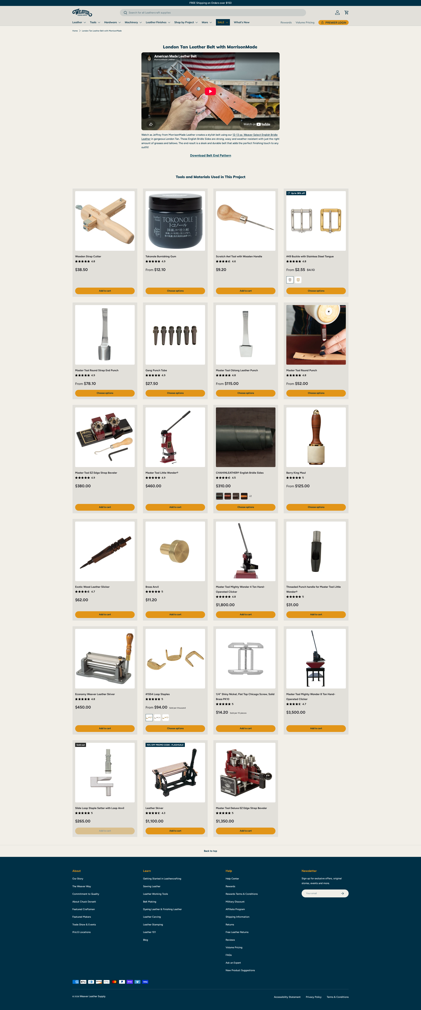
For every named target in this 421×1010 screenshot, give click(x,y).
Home (75, 31)
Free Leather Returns (237, 932)
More (205, 22)
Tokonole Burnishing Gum (161, 256)
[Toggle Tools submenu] (99, 22)
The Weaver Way (81, 886)
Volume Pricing (305, 22)
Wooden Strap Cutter (88, 256)
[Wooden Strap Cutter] (105, 221)
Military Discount (235, 901)
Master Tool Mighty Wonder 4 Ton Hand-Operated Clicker (240, 589)
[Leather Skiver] (175, 772)
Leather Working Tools (155, 893)
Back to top (210, 850)
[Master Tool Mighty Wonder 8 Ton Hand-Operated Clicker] (316, 658)
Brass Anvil (152, 586)
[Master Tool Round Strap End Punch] (105, 335)
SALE (221, 22)
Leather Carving (152, 916)
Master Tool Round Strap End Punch (96, 370)
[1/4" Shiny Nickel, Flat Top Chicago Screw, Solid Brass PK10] (245, 658)
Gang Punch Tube (156, 370)
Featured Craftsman (83, 909)
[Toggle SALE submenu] (227, 22)
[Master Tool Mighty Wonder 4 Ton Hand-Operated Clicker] (245, 551)
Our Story (77, 878)
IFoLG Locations (81, 932)
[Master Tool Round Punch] (316, 335)
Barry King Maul (296, 472)
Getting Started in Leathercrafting (162, 878)
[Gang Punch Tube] (175, 335)
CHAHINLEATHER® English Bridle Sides (239, 472)
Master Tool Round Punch (301, 370)
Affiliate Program (235, 909)
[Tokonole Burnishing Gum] (175, 221)
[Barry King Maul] (316, 437)
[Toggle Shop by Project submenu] (196, 22)
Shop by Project (184, 22)
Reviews (230, 939)
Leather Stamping (153, 924)
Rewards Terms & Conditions (242, 893)
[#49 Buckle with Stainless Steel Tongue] (316, 221)
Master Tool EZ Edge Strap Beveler (96, 472)
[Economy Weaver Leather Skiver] (105, 658)
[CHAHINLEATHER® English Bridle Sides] (245, 437)
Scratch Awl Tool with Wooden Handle (239, 256)
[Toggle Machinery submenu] (141, 22)
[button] (346, 12)
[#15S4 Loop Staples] (175, 658)
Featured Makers (81, 916)
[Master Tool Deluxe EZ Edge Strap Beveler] (245, 772)
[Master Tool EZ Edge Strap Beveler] (105, 437)
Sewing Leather (151, 886)
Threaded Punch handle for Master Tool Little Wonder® (313, 589)
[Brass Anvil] (175, 551)
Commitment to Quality (85, 893)
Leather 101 (149, 932)
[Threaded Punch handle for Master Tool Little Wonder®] (316, 551)
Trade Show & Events (84, 924)
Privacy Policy (314, 997)
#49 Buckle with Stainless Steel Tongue (310, 256)
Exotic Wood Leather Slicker (92, 586)
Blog (145, 939)
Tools (93, 22)
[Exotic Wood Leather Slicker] (105, 551)
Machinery (131, 22)
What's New (241, 22)
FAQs (229, 955)
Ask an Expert (233, 962)
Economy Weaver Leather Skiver (95, 694)
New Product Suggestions (240, 970)
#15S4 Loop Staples (158, 694)
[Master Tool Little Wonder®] (175, 437)
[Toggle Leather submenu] (85, 22)
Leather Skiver (154, 808)
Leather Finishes (156, 22)
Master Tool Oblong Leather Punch (237, 370)
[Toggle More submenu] (211, 22)
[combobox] (213, 12)
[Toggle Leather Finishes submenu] (169, 22)
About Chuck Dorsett (84, 901)
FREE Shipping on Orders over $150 (210, 2)
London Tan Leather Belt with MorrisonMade (102, 31)
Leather (77, 22)
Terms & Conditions (338, 997)
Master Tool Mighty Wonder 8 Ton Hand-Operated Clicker (310, 697)
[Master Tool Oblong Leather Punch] (245, 335)
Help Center (232, 878)
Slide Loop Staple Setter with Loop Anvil (99, 808)
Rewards (286, 22)
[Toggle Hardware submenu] (120, 22)
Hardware (110, 22)
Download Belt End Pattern (210, 155)
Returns (230, 924)
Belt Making (149, 901)
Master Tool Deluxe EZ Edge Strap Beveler (241, 808)
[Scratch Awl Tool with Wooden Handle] (245, 221)
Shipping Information (237, 916)
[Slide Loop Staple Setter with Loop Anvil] (105, 772)
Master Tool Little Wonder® (162, 472)
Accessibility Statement (287, 997)
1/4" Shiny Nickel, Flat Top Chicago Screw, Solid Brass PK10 (245, 697)
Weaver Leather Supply (92, 996)
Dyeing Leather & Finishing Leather (162, 909)
